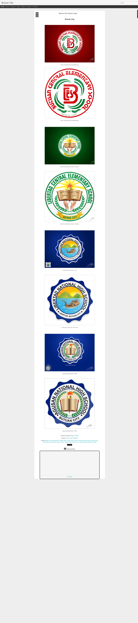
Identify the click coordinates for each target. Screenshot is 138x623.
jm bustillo (76, 435)
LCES (44, 442)
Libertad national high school (71, 442)
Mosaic (18, 6)
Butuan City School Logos (68, 13)
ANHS (61, 440)
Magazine (13, 6)
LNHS (94, 442)
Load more (69, 476)
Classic (2, 6)
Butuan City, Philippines (72, 438)
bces (65, 440)
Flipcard (8, 6)
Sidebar (23, 6)
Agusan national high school (52, 440)
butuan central (70, 440)
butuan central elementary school (83, 440)
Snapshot (29, 6)
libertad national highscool (86, 442)
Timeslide (34, 6)
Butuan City (95, 440)
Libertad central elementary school (55, 442)
